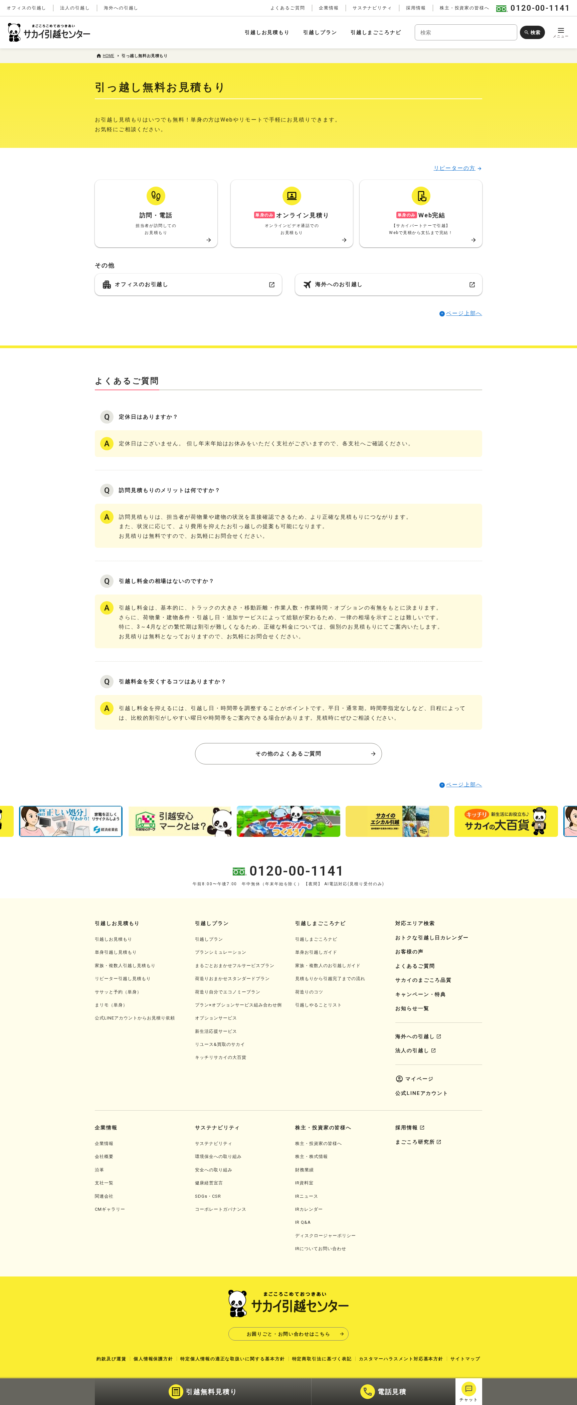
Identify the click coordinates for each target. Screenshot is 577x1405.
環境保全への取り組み (218, 1156)
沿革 (99, 1169)
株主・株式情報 (311, 1156)
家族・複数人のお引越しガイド (328, 965)
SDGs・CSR (208, 1196)
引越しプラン (320, 32)
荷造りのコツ (309, 991)
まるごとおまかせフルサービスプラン (234, 965)
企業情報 (329, 7)
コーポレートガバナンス (220, 1209)
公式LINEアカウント (421, 1093)
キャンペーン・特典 (420, 994)
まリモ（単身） (111, 1004)
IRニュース (306, 1196)
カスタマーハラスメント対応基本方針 (401, 1358)
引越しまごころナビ (376, 32)
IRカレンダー (309, 1209)
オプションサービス (216, 1017)
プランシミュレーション (220, 952)
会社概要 (104, 1156)
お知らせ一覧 (412, 1008)
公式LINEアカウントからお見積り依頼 (135, 1017)
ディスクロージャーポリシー (325, 1235)
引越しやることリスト (318, 1004)
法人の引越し (75, 7)
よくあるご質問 (287, 7)
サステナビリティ (372, 7)
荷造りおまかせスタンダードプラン (232, 978)
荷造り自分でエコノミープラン (227, 991)
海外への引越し (121, 7)
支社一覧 (104, 1182)
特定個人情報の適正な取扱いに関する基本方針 (232, 1358)
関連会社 (104, 1196)
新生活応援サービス (216, 1031)
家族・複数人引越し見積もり (125, 965)
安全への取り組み (213, 1169)
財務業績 (304, 1169)
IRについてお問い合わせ (320, 1248)
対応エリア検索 (415, 923)
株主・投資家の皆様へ (465, 7)
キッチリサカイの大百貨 (220, 1057)
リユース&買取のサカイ (220, 1044)
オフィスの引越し (26, 7)
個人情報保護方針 (153, 1358)
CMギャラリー (110, 1209)
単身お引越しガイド (316, 952)
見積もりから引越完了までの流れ (330, 978)
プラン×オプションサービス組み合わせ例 (238, 1004)
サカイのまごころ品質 (423, 980)
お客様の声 (409, 952)
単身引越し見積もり (116, 952)
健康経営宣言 (209, 1182)
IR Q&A (303, 1222)
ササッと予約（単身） (118, 991)
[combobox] (466, 32)
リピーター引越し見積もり (123, 978)
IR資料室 (304, 1182)
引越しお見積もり (267, 32)
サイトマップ (465, 1358)
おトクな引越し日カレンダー (432, 938)
